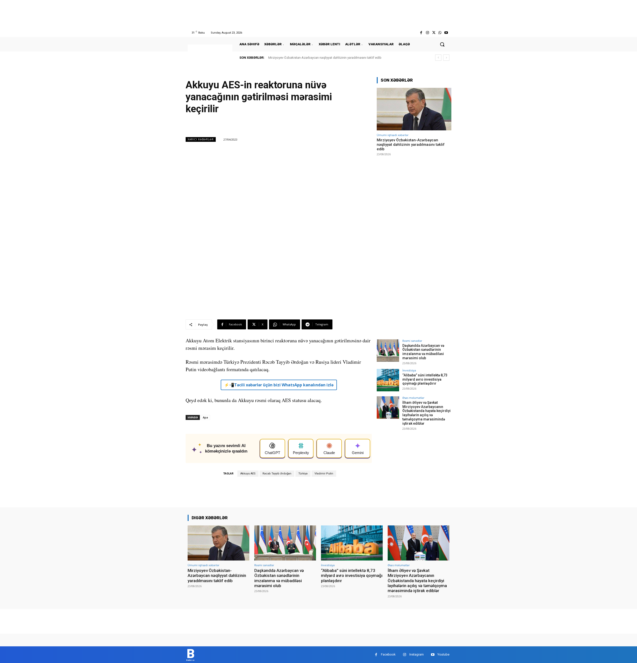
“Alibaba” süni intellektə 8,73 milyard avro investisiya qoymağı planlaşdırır (424, 379)
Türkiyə (303, 473)
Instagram (416, 654)
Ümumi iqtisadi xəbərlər (393, 135)
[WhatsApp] (440, 33)
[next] (446, 57)
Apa (205, 417)
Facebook (388, 654)
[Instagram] (427, 33)
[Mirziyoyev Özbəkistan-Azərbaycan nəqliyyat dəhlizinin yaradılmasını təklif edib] (414, 109)
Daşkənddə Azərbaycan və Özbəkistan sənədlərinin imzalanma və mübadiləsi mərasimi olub (423, 352)
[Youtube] (446, 33)
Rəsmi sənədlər (412, 340)
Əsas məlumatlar (413, 397)
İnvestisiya (409, 370)
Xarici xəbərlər (201, 139)
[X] (433, 33)
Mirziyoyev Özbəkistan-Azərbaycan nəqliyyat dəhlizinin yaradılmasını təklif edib (324, 57)
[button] (442, 44)
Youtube (443, 654)
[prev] (438, 57)
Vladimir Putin (324, 473)
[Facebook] (421, 33)
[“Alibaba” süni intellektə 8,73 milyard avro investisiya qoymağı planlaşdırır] (388, 380)
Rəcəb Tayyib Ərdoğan (277, 473)
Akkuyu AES (248, 473)
